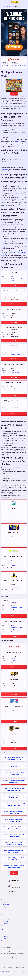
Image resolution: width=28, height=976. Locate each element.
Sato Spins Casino (15, 710)
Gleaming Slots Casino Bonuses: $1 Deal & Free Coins (14, 797)
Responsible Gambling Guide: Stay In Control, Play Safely (14, 859)
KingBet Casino (18, 141)
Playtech (5, 902)
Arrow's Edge (6, 904)
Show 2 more (4, 940)
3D (3, 934)
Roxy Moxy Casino (7, 247)
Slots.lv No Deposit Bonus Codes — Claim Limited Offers (14, 851)
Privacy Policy (2, 970)
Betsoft (4, 908)
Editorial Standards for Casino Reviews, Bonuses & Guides (14, 843)
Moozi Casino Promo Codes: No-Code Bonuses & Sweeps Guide (14, 789)
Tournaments (6, 919)
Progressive (5, 932)
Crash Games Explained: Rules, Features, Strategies (14, 820)
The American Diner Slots (16, 607)
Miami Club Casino (15, 631)
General (5, 917)
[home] (16, 3)
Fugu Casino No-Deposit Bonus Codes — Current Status (14, 773)
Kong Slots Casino (7, 241)
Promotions (5, 921)
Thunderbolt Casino (15, 278)
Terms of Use (24, 970)
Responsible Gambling (14, 970)
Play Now (14, 94)
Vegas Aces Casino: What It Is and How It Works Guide (14, 766)
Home (4, 6)
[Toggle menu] (2, 2)
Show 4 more (4, 910)
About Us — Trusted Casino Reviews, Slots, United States (13, 866)
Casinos (3, 899)
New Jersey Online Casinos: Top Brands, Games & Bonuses (14, 758)
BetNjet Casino (4, 169)
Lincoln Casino (23, 611)
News (10, 6)
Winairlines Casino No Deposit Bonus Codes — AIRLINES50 (14, 781)
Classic (4, 938)
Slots (2, 929)
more (26, 418)
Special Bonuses (6, 923)
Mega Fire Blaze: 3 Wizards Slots (17, 65)
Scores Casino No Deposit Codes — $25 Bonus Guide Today (14, 804)
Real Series (5, 936)
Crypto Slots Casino (15, 354)
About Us (20, 970)
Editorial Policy (8, 970)
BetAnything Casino (15, 388)
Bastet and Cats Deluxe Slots (19, 252)
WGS (4, 906)
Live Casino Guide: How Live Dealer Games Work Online (14, 828)
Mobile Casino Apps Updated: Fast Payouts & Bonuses (14, 812)
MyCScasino (20, 197)
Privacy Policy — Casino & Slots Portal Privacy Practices (14, 835)
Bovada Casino (14, 660)
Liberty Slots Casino (15, 611)
